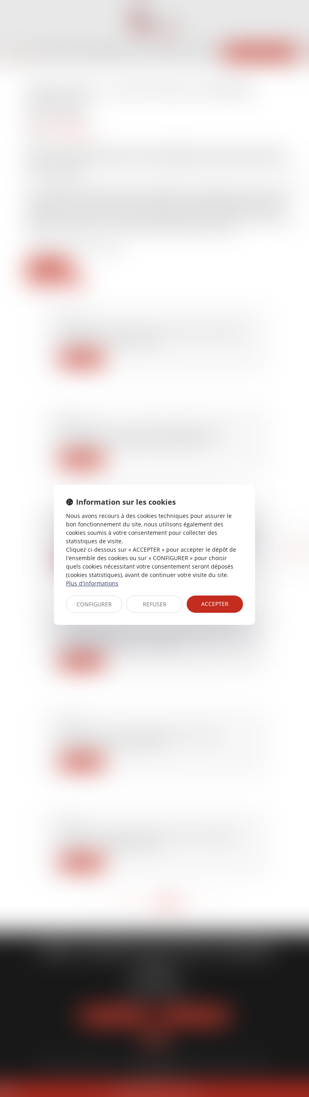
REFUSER (155, 604)
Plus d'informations (92, 583)
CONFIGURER (94, 604)
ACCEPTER (215, 604)
